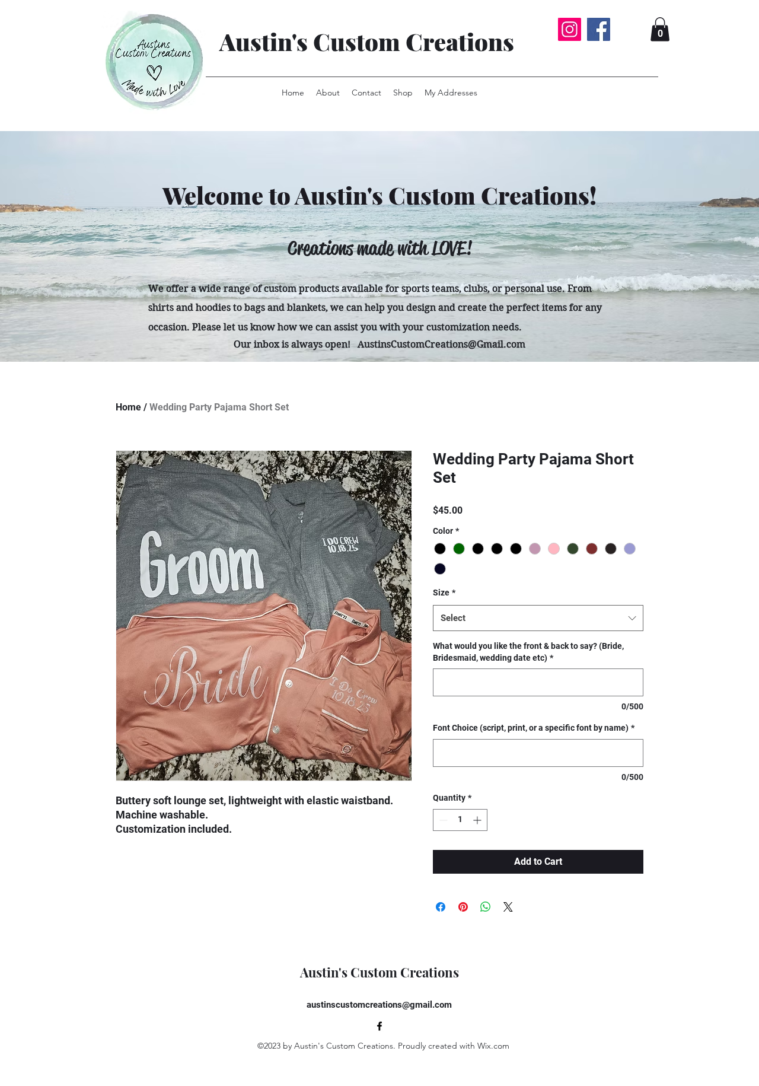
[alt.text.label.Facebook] (379, 1026)
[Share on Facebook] (440, 907)
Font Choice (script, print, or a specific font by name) (533, 728)
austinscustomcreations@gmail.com (379, 1004)
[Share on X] (508, 907)
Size (444, 592)
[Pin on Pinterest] (463, 907)
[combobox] (538, 618)
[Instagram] (569, 29)
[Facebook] (598, 29)
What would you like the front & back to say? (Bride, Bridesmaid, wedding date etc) (528, 652)
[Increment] (478, 820)
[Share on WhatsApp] (486, 907)
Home (128, 407)
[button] (660, 29)
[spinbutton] (460, 820)
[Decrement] (442, 820)
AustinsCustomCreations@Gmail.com (441, 344)
